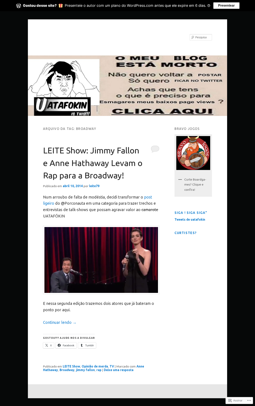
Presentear (226, 5)
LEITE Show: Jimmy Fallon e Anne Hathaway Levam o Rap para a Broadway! (92, 163)
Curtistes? (186, 233)
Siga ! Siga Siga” (191, 212)
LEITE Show (71, 366)
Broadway (67, 370)
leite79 (94, 186)
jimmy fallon (85, 370)
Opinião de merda (95, 366)
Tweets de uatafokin (190, 219)
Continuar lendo (59, 322)
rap (98, 370)
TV (112, 366)
